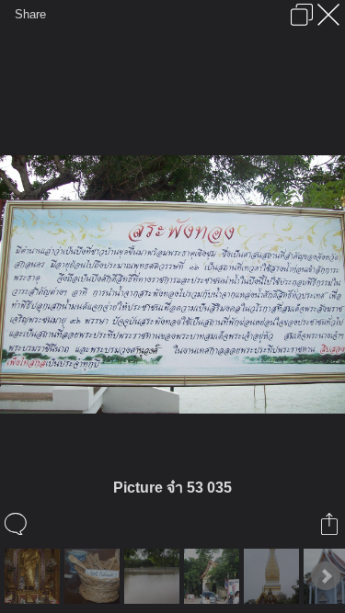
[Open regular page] (302, 15)
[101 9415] (274, 576)
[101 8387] (154, 576)
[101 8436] (214, 576)
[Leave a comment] (17, 523)
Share (30, 14)
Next (325, 576)
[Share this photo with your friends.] (330, 523)
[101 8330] (94, 576)
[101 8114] (34, 576)
